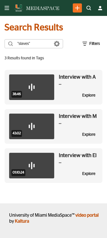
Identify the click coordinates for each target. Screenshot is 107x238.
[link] (77, 7)
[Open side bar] (6, 7)
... (77, 79)
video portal (87, 215)
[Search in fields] (57, 43)
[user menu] (100, 7)
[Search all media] (88, 7)
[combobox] (33, 44)
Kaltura (22, 221)
